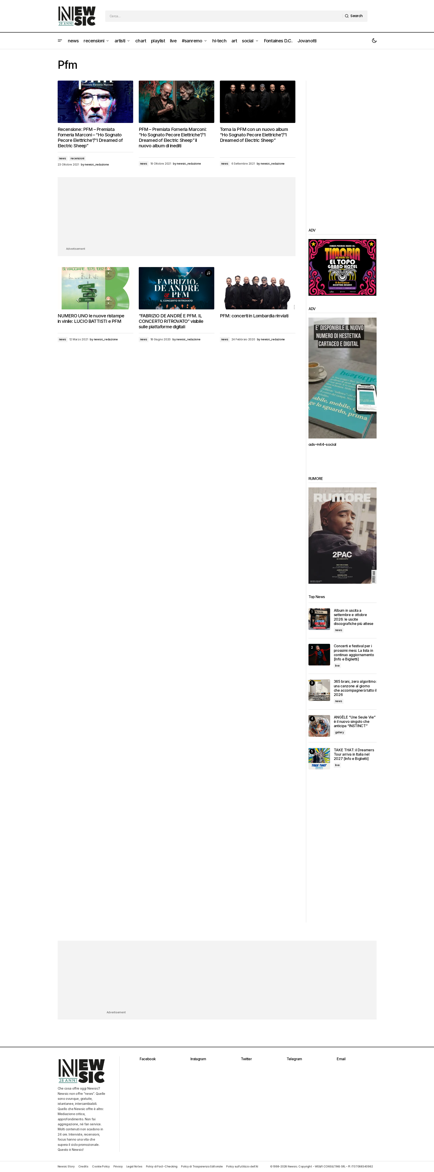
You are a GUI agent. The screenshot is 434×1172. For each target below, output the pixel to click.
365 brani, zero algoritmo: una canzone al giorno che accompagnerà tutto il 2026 (355, 688)
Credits (83, 1166)
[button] (59, 41)
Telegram (294, 1059)
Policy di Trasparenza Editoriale (202, 1166)
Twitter (246, 1059)
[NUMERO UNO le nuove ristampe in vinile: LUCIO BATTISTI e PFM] (95, 288)
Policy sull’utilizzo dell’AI (242, 1166)
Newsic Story (66, 1166)
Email (341, 1059)
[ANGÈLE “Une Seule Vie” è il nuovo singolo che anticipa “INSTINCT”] (319, 726)
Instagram (198, 1059)
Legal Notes (134, 1166)
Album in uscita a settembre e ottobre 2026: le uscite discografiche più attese (353, 617)
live (337, 665)
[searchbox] (224, 16)
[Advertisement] (176, 214)
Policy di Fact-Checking (161, 1166)
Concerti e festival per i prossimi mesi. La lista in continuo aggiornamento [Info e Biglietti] (354, 652)
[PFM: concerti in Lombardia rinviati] (257, 288)
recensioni (78, 158)
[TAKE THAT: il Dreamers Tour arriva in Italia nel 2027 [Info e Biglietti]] (319, 758)
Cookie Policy (101, 1166)
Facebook (148, 1059)
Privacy (118, 1166)
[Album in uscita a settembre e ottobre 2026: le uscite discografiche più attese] (319, 619)
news (62, 158)
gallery (339, 732)
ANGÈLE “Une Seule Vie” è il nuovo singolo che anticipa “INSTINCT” (355, 721)
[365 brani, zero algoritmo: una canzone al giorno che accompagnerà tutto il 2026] (319, 690)
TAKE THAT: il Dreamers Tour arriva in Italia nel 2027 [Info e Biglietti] (354, 754)
